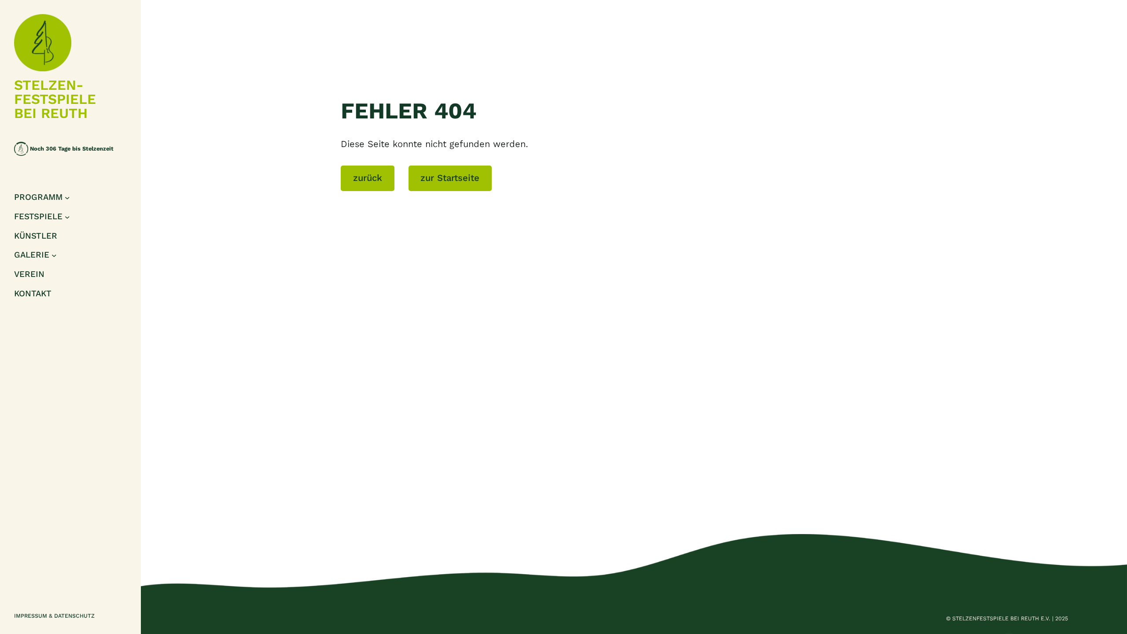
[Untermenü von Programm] (67, 197)
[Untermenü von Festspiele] (67, 216)
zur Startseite (449, 178)
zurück (367, 178)
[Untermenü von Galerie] (54, 255)
